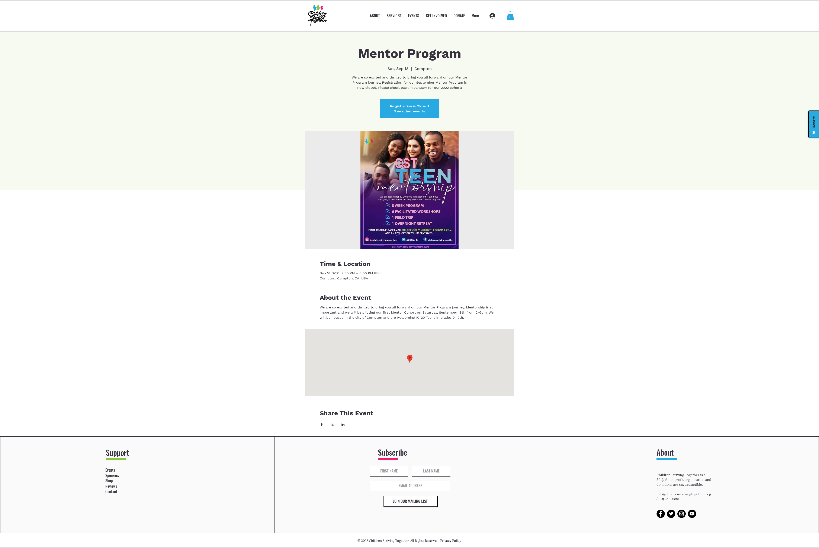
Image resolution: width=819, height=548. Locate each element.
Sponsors (112, 475)
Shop (109, 480)
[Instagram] (681, 514)
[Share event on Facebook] (322, 424)
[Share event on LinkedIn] (343, 424)
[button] (510, 15)
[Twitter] (671, 514)
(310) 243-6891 (667, 499)
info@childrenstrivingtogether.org (683, 494)
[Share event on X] (332, 424)
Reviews (111, 486)
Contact (111, 491)
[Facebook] (660, 514)
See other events (409, 111)
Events (110, 470)
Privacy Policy (450, 541)
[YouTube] (692, 514)
